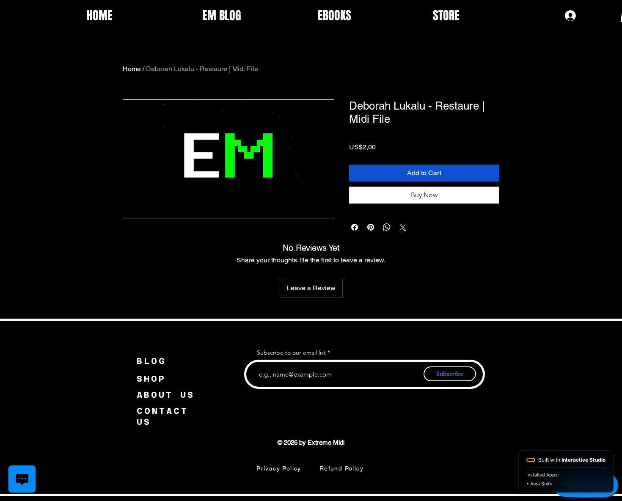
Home (132, 69)
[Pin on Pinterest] (371, 227)
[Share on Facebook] (355, 227)
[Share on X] (403, 227)
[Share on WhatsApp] (387, 227)
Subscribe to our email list (291, 352)
